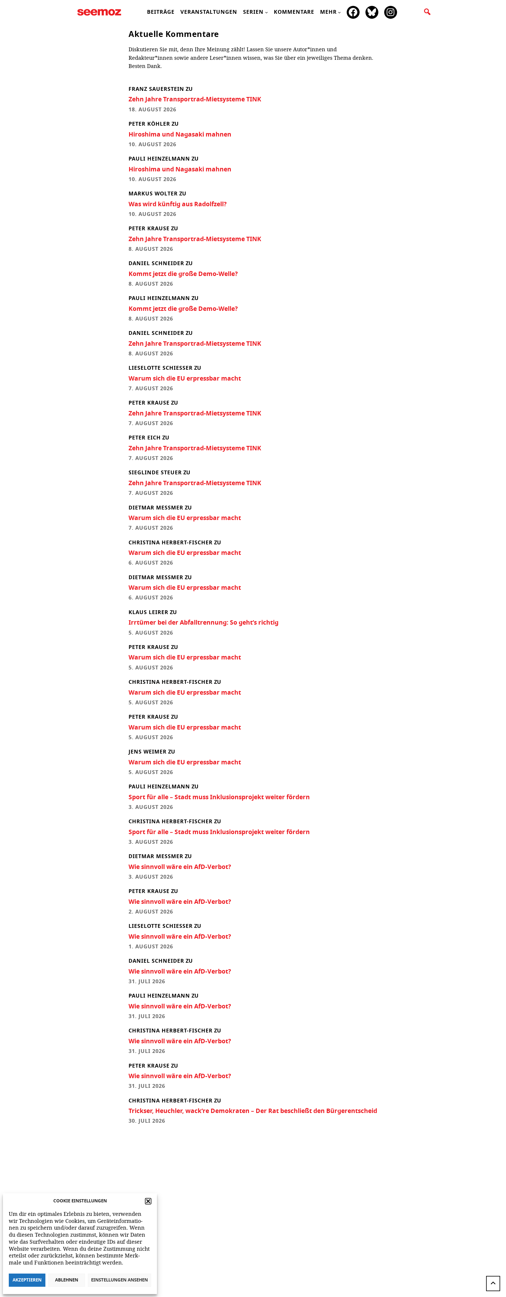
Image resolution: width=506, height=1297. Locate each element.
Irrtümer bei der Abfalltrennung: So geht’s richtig (203, 623)
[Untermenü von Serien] (266, 12)
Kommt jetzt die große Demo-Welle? (183, 274)
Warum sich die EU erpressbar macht (185, 379)
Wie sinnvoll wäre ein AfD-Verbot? (180, 867)
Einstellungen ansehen (119, 1280)
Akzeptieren (27, 1280)
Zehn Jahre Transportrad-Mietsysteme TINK (195, 99)
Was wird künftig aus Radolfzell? (178, 204)
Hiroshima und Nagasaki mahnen (180, 135)
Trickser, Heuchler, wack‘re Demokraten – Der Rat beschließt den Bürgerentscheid (253, 1111)
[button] (148, 1201)
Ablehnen (66, 1280)
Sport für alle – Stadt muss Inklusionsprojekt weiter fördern (219, 797)
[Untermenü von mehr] (339, 12)
